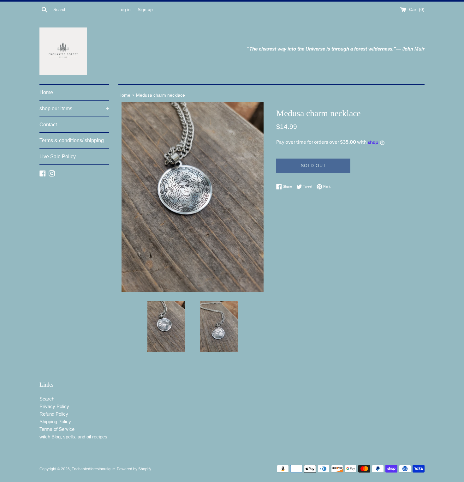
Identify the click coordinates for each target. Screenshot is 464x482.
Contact (48, 124)
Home (46, 92)
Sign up (145, 9)
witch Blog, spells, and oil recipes (73, 436)
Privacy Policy (54, 406)
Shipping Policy (55, 421)
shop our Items (74, 108)
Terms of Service (56, 429)
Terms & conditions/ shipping (71, 140)
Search (46, 398)
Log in (124, 9)
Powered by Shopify (134, 469)
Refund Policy (53, 414)
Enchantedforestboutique (93, 469)
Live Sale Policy (57, 156)
